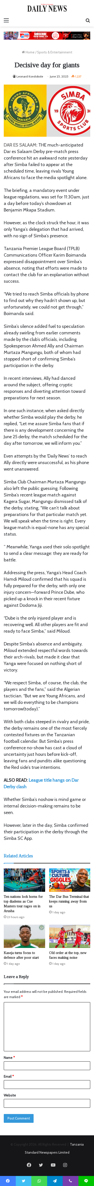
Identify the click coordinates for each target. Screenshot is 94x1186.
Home (30, 52)
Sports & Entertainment (54, 52)
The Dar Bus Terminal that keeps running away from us (69, 901)
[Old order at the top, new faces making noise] (69, 936)
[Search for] (87, 20)
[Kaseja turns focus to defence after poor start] (24, 936)
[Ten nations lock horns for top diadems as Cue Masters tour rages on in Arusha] (24, 880)
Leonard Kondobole (30, 76)
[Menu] (6, 20)
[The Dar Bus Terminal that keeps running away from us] (69, 880)
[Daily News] (47, 8)
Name (9, 1058)
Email (9, 1076)
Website (10, 1095)
